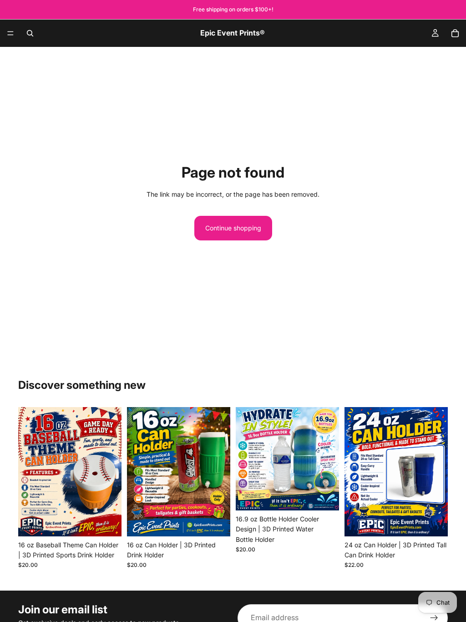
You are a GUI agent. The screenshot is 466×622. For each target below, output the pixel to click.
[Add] (107, 522)
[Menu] (10, 33)
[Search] (30, 33)
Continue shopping (233, 228)
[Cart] (455, 33)
